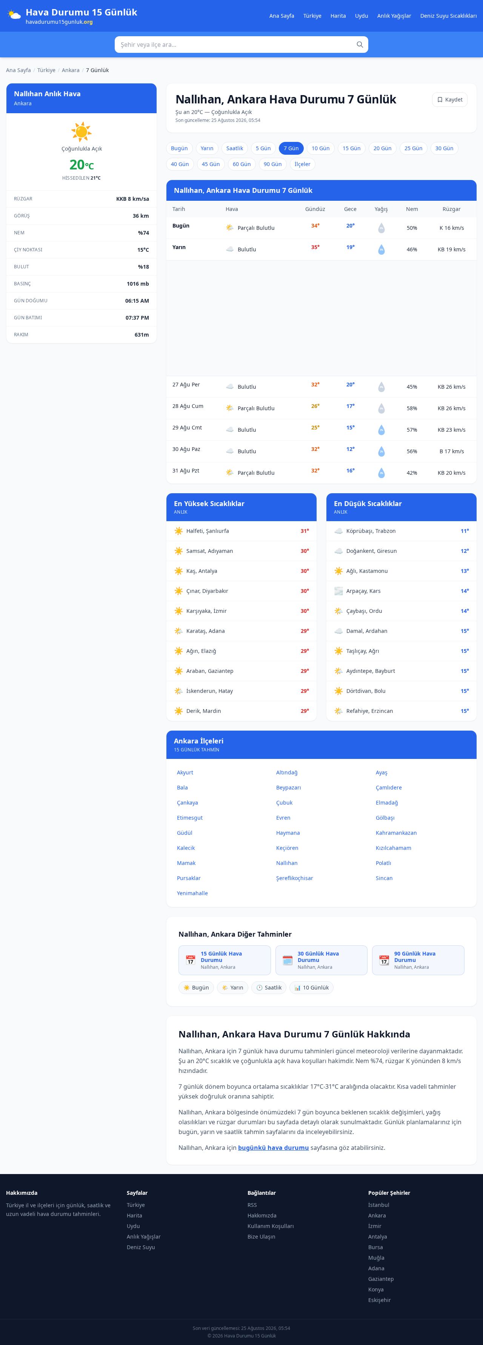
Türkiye (312, 15)
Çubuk (284, 802)
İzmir (374, 1226)
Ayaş (382, 772)
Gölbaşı (385, 817)
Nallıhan (287, 862)
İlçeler (303, 164)
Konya (376, 1289)
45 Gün (211, 164)
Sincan (384, 878)
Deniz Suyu (141, 1247)
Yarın (207, 148)
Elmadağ (387, 802)
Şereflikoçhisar (294, 878)
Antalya (377, 1236)
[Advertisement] (321, 318)
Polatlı (383, 862)
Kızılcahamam (393, 847)
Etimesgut (190, 817)
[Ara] (360, 44)
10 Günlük (311, 987)
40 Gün (180, 164)
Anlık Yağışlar (394, 15)
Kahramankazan (396, 832)
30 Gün (444, 148)
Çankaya (187, 802)
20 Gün (383, 148)
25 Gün (414, 148)
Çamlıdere (389, 787)
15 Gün (352, 148)
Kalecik (186, 847)
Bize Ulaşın (261, 1236)
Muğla (376, 1257)
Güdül (184, 832)
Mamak (186, 862)
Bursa (375, 1247)
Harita (338, 15)
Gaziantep (381, 1278)
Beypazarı (288, 787)
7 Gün (291, 148)
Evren (283, 817)
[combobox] (241, 44)
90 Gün (273, 164)
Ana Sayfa (281, 15)
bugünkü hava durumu (273, 1147)
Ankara (71, 70)
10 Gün (321, 148)
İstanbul (378, 1204)
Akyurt (185, 772)
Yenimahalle (192, 893)
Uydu (361, 15)
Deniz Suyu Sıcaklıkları (448, 15)
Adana (376, 1268)
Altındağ (287, 772)
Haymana (288, 832)
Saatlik (234, 148)
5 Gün (263, 148)
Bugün (179, 148)
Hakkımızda (262, 1215)
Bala (182, 787)
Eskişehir (379, 1299)
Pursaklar (189, 878)
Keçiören (287, 847)
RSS (252, 1204)
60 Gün (242, 164)
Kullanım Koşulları (271, 1226)
